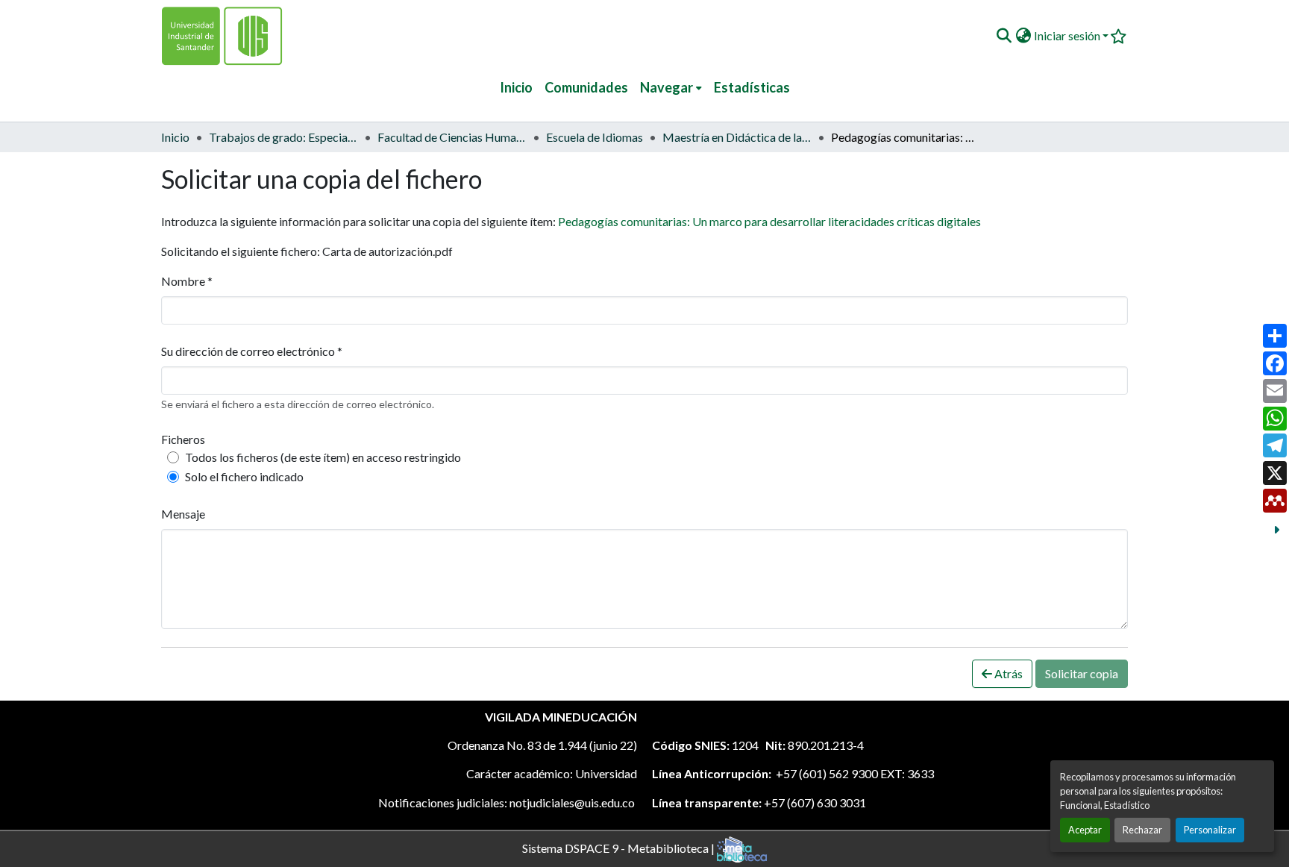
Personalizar (1210, 830)
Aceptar (1085, 830)
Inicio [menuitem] (516, 87)
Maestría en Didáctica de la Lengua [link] (737, 137)
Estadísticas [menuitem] (752, 87)
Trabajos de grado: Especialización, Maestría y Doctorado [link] (283, 137)
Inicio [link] (175, 137)
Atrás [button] (1007, 673)
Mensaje (183, 514)
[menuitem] (671, 88)
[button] (1003, 36)
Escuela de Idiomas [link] (594, 137)
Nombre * (187, 281)
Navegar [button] (666, 87)
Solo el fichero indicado (244, 476)
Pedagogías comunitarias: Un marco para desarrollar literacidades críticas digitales (769, 221)
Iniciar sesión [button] (1068, 35)
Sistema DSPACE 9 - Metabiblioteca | (619, 847)
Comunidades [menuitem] (586, 87)
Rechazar (1142, 830)
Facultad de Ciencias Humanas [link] (452, 137)
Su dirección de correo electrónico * (251, 351)
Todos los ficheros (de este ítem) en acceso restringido (323, 457)
